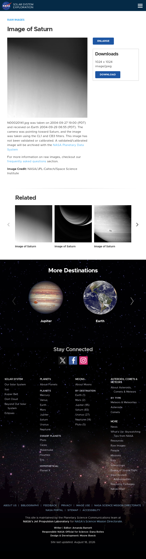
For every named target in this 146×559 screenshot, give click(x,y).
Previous (8, 224)
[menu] (140, 6)
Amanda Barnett (82, 528)
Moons (79, 379)
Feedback (50, 505)
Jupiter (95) (82, 405)
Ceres (43, 445)
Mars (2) (80, 400)
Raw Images (15, 20)
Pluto (43, 440)
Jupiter (46, 321)
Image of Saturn (25, 246)
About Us (10, 505)
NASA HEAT (118, 489)
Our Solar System (15, 384)
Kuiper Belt (11, 394)
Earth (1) (80, 395)
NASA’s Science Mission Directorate (98, 521)
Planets (45, 379)
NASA (5, 5)
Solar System (14, 379)
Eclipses (9, 413)
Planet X (45, 470)
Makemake (46, 450)
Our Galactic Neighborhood (21, 14)
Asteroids (116, 407)
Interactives (118, 465)
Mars (43, 409)
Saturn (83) (82, 409)
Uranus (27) (82, 414)
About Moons (83, 384)
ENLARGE (103, 41)
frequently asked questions (26, 161)
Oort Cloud (11, 399)
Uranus (44, 424)
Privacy (66, 505)
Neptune (45, 429)
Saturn (44, 419)
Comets (115, 412)
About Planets (48, 384)
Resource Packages (123, 484)
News (114, 427)
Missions (116, 455)
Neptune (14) (83, 419)
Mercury (45, 395)
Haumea (45, 455)
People (115, 450)
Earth (100, 321)
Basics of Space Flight (124, 470)
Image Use (83, 505)
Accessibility (91, 510)
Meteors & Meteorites (124, 402)
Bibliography (30, 505)
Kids (113, 460)
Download (108, 74)
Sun (7, 389)
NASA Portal (54, 510)
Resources (117, 440)
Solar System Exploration (21, 5)
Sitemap (72, 510)
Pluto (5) (80, 424)
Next (137, 224)
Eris (42, 460)
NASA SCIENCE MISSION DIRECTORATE (117, 505)
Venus (44, 400)
